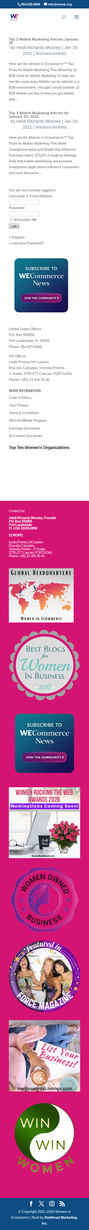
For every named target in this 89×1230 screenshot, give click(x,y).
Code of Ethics (20, 398)
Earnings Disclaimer (24, 428)
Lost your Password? (28, 243)
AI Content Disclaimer (25, 436)
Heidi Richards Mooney (38, 47)
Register (18, 237)
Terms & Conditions (24, 413)
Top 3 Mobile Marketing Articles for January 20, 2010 (39, 114)
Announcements (51, 53)
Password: (17, 208)
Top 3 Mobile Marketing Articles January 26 (43, 41)
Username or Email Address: (31, 196)
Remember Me (25, 220)
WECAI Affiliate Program (27, 420)
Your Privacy (18, 405)
